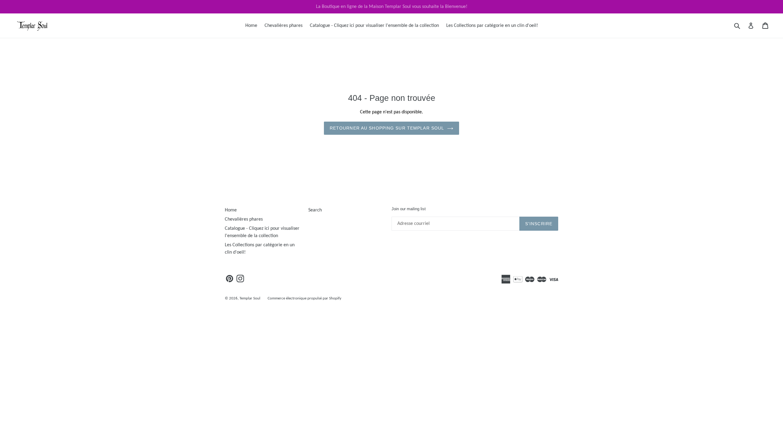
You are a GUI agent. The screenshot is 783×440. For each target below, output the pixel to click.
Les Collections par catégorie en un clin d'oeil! (492, 25)
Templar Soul (249, 298)
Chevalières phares (283, 25)
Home (251, 25)
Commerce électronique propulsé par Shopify (304, 298)
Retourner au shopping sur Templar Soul (387, 128)
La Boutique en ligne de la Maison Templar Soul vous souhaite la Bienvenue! (391, 6)
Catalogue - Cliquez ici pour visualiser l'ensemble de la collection (374, 25)
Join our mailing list (409, 209)
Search (315, 210)
